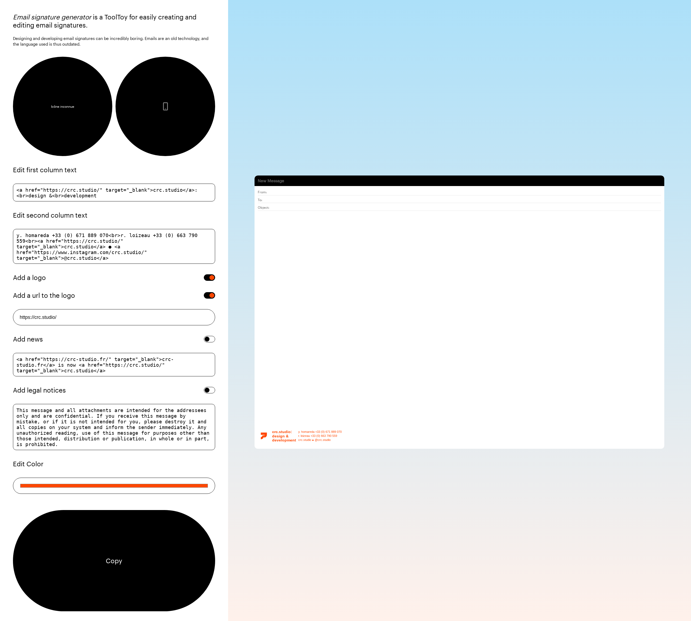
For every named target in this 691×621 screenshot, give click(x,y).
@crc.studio (323, 439)
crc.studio (281, 432)
